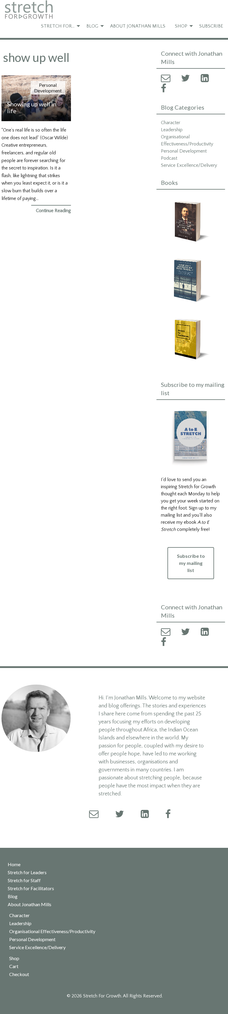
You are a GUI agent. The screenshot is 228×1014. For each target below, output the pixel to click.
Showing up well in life (31, 107)
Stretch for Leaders (27, 872)
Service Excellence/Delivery (189, 165)
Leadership (172, 129)
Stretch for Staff (24, 880)
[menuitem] (59, 26)
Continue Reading (53, 210)
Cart (13, 966)
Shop (181, 26)
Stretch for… (58, 26)
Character (170, 122)
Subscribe (211, 26)
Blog (92, 26)
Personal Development (48, 87)
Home (14, 864)
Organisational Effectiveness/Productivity (52, 931)
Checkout (19, 974)
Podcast (169, 158)
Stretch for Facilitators (31, 888)
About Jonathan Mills (137, 26)
